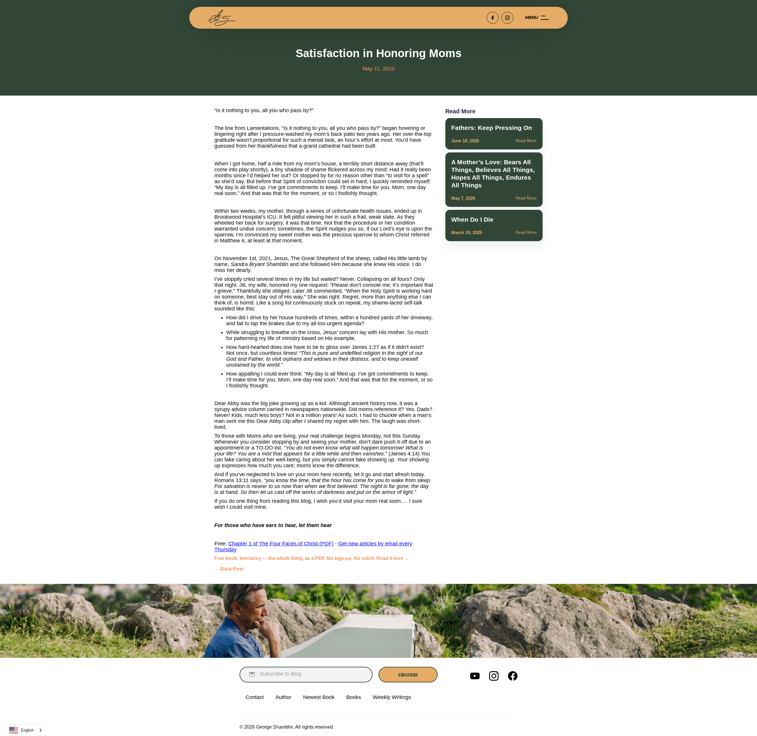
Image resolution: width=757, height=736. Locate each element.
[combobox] (26, 730)
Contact (254, 697)
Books (353, 697)
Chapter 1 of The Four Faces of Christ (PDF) (281, 544)
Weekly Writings (392, 697)
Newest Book (318, 697)
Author (283, 697)
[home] (221, 18)
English (27, 730)
